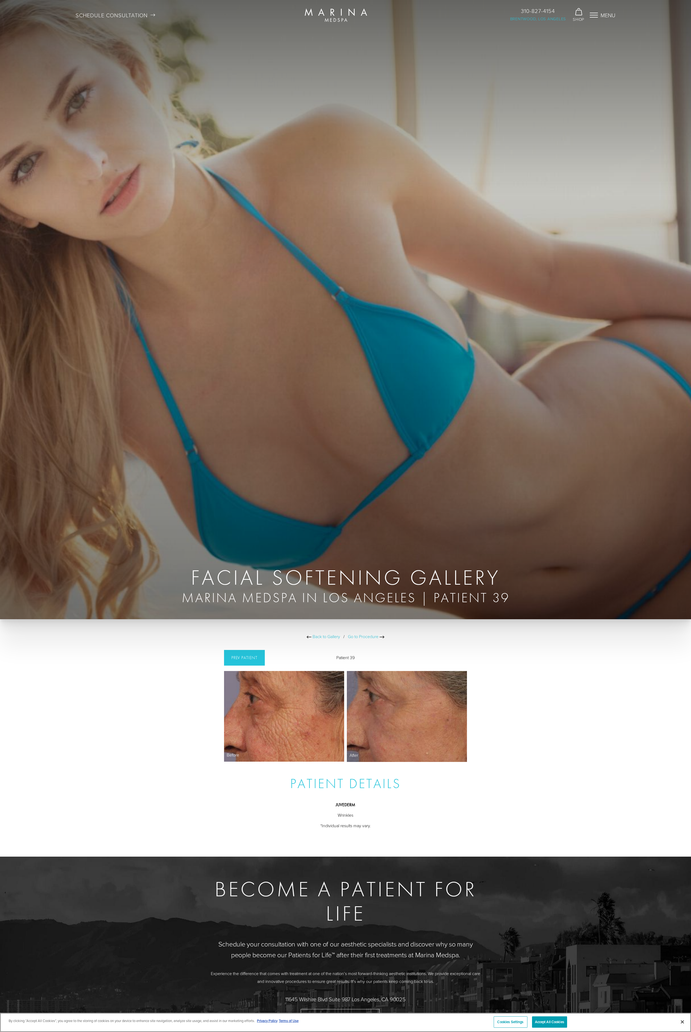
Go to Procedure (364, 636)
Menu (608, 15)
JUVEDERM (345, 805)
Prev (244, 657)
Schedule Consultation (112, 15)
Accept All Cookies (549, 1021)
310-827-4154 (538, 11)
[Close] (682, 1022)
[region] (345, 1022)
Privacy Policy (267, 1020)
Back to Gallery (325, 636)
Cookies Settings (510, 1021)
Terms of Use (289, 1020)
